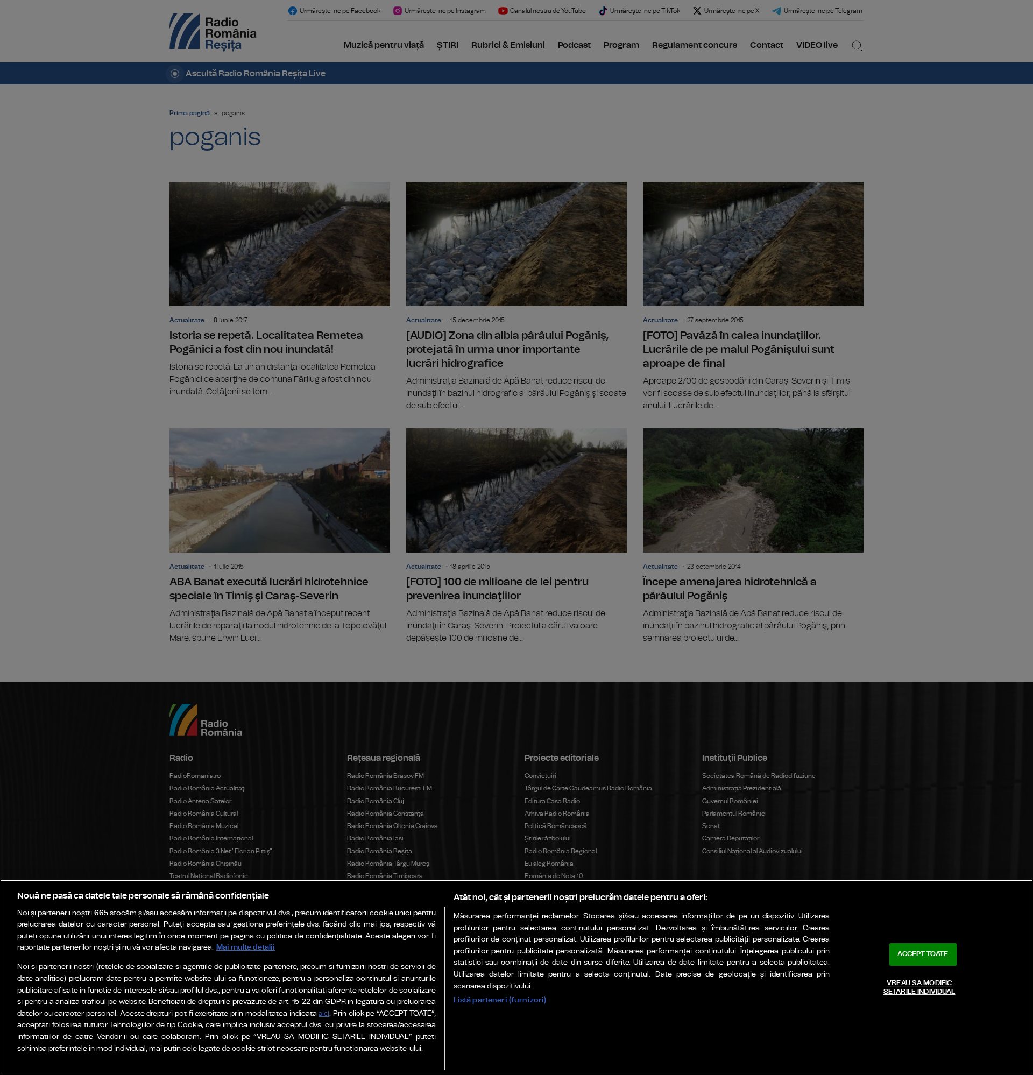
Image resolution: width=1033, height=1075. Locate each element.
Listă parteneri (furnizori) (500, 1000)
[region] (516, 977)
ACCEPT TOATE (922, 954)
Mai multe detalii (245, 947)
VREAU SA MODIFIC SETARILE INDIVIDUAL (919, 987)
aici (324, 1013)
